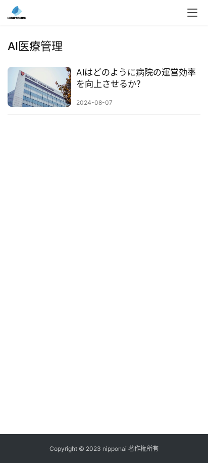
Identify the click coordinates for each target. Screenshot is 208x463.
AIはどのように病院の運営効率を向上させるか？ (136, 78)
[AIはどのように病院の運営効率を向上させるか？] (39, 87)
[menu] (192, 13)
